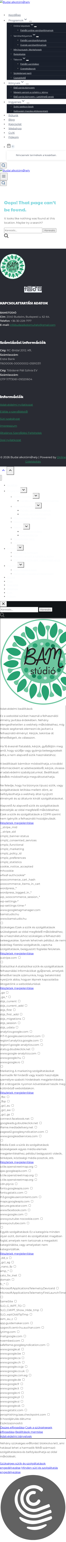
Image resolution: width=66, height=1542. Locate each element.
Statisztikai (7, 966)
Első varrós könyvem (24, 87)
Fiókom (13, 137)
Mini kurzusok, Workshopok (28, 49)
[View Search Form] (3, 165)
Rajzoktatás (19, 54)
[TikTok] (35, 289)
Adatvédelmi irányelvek (16, 1436)
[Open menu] (4, 176)
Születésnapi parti (22, 73)
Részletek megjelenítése (17, 823)
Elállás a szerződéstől (14, 411)
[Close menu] (1, 478)
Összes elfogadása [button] (12, 1427)
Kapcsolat (15, 124)
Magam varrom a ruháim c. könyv (31, 92)
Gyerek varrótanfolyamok (33, 45)
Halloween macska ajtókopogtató (31, 111)
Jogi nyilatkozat (10, 440)
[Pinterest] (40, 289)
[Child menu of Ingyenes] (28, 103)
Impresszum (8, 425)
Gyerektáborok (28, 68)
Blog (11, 119)
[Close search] (3, 604)
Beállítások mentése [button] (29, 1432)
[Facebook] (25, 289)
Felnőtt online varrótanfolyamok (36, 30)
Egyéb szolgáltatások (14, 1232)
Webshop (15, 128)
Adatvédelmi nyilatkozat (16, 404)
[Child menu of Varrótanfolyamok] (37, 36)
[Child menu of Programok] (30, 21)
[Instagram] (29, 289)
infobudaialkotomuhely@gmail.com (33, 324)
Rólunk (13, 115)
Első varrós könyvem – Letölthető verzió (34, 96)
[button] (33, 1508)
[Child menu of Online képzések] (35, 26)
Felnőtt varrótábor (29, 64)
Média (4, 1145)
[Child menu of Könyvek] (27, 83)
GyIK (11, 132)
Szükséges (7, 927)
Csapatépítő (20, 77)
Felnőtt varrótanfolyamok (33, 40)
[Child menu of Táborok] (27, 60)
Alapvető (6, 805)
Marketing (7, 1071)
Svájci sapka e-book (24, 106)
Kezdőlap (14, 15)
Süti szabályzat (10, 418)
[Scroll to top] (3, 471)
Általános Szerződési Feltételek (21, 433)
